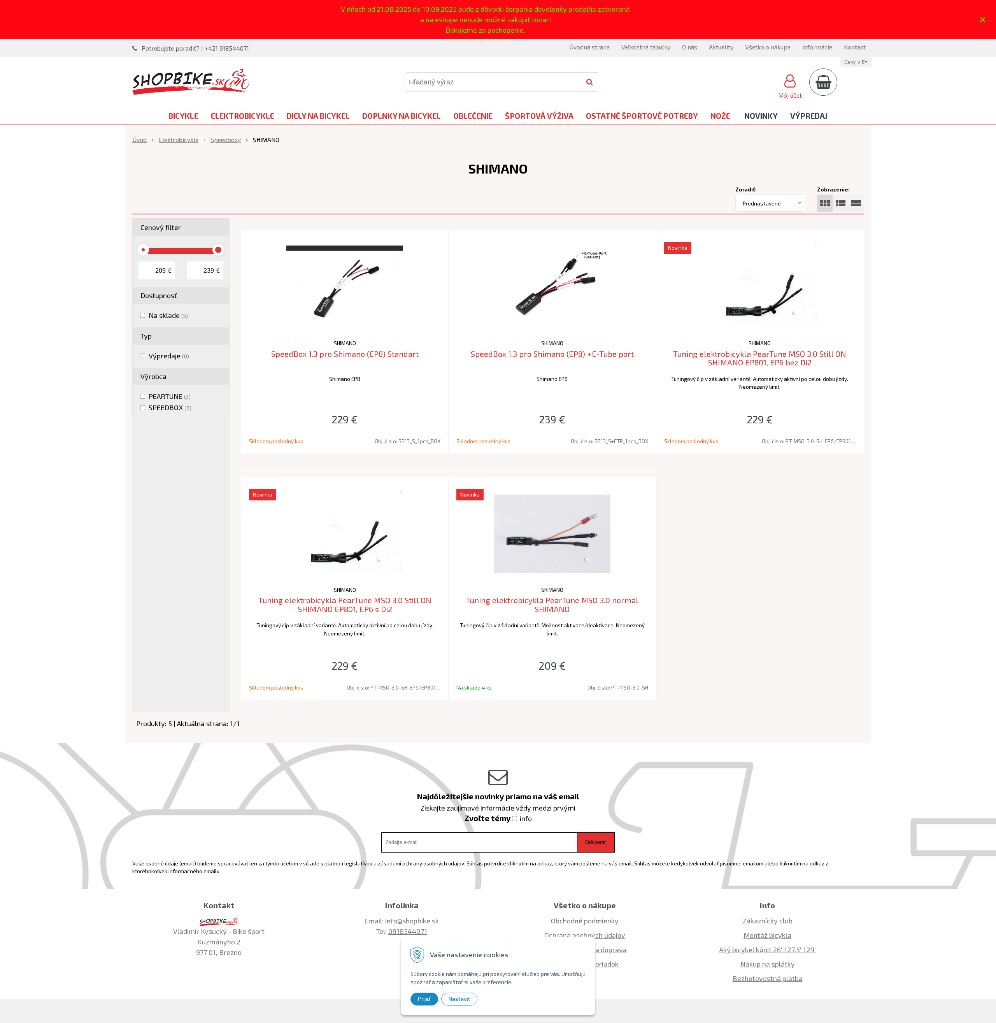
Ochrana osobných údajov (584, 935)
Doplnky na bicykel (401, 115)
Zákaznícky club (768, 920)
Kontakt (855, 47)
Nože (720, 115)
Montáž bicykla (767, 935)
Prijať (424, 999)
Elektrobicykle (242, 115)
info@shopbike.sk (412, 920)
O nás (689, 47)
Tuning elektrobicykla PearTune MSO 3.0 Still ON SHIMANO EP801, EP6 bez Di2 (759, 358)
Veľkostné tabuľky (645, 47)
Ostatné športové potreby (642, 115)
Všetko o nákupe (768, 47)
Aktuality (721, 47)
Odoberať (595, 842)
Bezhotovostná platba (768, 978)
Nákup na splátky (767, 964)
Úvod (139, 139)
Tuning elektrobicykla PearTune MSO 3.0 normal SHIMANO (552, 604)
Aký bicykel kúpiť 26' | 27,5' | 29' (767, 949)
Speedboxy (225, 139)
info (526, 818)
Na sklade (168, 315)
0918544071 (407, 931)
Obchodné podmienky (585, 920)
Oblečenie (473, 115)
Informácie (817, 47)
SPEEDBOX (170, 407)
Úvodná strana (589, 47)
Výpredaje (169, 355)
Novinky (761, 115)
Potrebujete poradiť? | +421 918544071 (195, 48)
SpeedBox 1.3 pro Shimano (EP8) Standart (345, 353)
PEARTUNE (170, 396)
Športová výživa (539, 115)
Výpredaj (809, 115)
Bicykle (183, 115)
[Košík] (823, 82)
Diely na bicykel (318, 115)
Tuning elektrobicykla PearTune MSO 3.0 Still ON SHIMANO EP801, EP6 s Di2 (344, 604)
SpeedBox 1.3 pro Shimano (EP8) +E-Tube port (552, 353)
